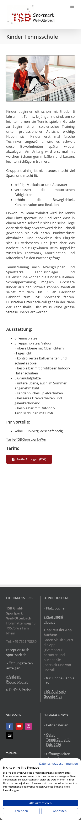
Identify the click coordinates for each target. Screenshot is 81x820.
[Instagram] (28, 726)
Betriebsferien (57, 725)
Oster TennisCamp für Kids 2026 (58, 739)
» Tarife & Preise (19, 689)
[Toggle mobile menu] (72, 6)
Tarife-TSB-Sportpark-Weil (26, 439)
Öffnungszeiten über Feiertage (58, 756)
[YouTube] (19, 726)
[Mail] (9, 735)
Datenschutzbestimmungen (58, 763)
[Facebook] (9, 726)
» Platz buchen (55, 608)
